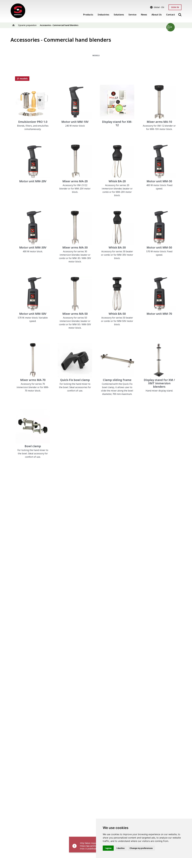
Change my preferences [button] (141, 848)
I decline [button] (121, 848)
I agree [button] (108, 848)
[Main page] (18, 10)
